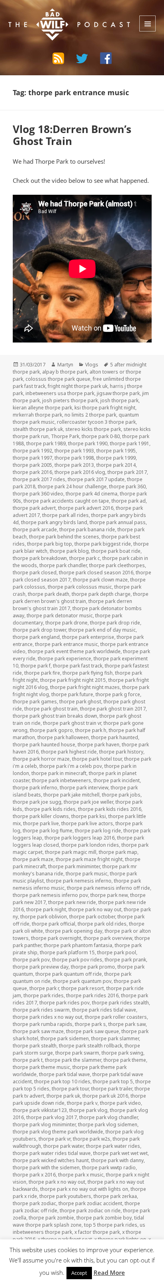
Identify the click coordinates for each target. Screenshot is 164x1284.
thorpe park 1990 (87, 443)
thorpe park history (121, 751)
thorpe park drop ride (115, 622)
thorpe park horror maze (41, 759)
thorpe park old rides (102, 923)
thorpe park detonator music (60, 615)
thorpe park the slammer (73, 1060)
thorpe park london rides (90, 845)
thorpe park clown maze (100, 579)
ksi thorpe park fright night (104, 407)
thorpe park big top (49, 543)
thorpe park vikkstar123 (40, 1110)
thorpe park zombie (51, 1217)
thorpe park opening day (73, 931)
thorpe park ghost (80, 701)
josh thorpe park (119, 400)
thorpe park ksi (88, 816)
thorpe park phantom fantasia (78, 945)
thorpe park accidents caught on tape (66, 500)
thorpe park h (90, 730)
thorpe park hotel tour (97, 759)
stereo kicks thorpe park (93, 429)
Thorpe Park (65, 436)
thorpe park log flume (47, 830)
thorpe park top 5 (113, 1081)
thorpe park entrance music (66, 644)
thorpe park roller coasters (116, 1017)
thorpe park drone (66, 622)
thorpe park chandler (63, 565)
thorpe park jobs (121, 794)
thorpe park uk (63, 1095)
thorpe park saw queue (92, 1031)
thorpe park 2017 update (96, 479)
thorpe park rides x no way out (47, 1017)
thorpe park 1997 (32, 457)
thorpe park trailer (111, 1088)
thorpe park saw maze (38, 1031)
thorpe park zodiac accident (90, 1203)
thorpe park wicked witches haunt (51, 1160)
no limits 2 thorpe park (90, 414)
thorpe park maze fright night (89, 859)
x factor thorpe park (97, 1232)
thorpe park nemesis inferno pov (50, 895)
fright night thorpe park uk (77, 386)
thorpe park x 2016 (34, 1174)
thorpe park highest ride (69, 751)
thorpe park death (48, 594)
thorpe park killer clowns (41, 816)
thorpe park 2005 (32, 465)
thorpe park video (120, 1103)
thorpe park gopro (51, 730)
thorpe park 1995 (116, 450)
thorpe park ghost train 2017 (113, 708)
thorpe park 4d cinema (91, 493)
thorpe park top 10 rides (62, 1081)
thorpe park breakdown (40, 558)
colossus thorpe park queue (57, 379)
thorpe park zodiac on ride (90, 1210)
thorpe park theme (124, 1060)
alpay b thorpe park (64, 371)
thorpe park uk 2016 (105, 1095)
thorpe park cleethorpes (117, 565)
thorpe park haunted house (44, 744)
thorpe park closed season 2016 (96, 572)
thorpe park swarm (77, 1052)
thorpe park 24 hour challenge (72, 486)
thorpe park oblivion (43, 916)
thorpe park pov (31, 959)
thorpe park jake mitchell (71, 794)
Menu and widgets (147, 23)
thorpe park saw (127, 1024)
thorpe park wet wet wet (120, 1153)
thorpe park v (82, 1103)
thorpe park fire (42, 672)
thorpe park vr (54, 1138)
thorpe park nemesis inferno (78, 880)
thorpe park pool (116, 952)
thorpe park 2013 (74, 465)
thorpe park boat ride (116, 551)
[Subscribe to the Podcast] (58, 58)
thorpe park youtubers (65, 1196)
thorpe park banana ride (87, 529)
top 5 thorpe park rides (110, 1224)
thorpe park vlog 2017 (51, 1117)
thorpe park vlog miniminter (44, 1124)
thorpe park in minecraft (58, 773)
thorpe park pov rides (77, 959)
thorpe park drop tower (39, 629)
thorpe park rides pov (64, 1002)
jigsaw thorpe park (118, 393)
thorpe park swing (122, 1052)
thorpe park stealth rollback (90, 1045)
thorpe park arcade (35, 529)
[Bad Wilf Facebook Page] (106, 58)
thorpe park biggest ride (102, 543)
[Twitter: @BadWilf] (82, 60)
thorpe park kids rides (50, 809)
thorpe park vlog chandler (108, 1117)
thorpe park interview (84, 787)
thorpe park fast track (77, 665)
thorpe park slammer (115, 1038)
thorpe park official (53, 923)
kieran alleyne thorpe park (42, 407)
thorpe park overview (108, 938)
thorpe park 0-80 (101, 436)
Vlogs (91, 364)
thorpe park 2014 (116, 465)
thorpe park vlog (88, 1110)
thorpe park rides (43, 995)
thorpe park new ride (72, 902)
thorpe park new (109, 895)
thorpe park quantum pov (82, 981)
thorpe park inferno (35, 787)
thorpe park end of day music (102, 629)
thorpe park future (72, 694)
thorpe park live (41, 823)
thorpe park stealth (35, 1045)
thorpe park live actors (87, 823)
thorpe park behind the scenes (64, 536)
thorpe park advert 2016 (85, 508)
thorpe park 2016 (32, 472)
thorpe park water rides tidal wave (52, 1153)
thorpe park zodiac (34, 1203)
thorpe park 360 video (38, 493)
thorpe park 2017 (127, 472)
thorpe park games (35, 701)
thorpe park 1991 (129, 443)
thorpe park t (28, 1060)
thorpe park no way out (94, 909)
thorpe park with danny (117, 1160)
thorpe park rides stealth (120, 1002)
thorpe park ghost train (51, 708)
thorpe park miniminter (74, 866)
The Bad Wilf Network (56, 14)
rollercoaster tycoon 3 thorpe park (96, 422)
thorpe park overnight (56, 938)
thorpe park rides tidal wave (104, 1009)
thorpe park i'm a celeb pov (70, 766)
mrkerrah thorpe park (37, 414)
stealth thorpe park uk (38, 429)
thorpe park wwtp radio (109, 1167)
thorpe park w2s (91, 1138)
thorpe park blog (69, 551)
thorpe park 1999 (116, 457)
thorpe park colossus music (80, 586)
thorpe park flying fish (87, 672)
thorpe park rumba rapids (42, 1024)
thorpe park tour (70, 1088)
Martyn (65, 364)
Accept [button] (79, 1272)
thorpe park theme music (41, 1067)
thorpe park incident (117, 780)
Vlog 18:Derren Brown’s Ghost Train (72, 135)
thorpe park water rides (113, 1146)
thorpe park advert (34, 508)
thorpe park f (36, 665)
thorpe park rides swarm (41, 1009)
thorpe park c (84, 558)
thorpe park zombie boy (104, 1217)
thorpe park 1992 (32, 450)
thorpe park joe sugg (37, 802)
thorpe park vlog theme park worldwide (58, 1131)
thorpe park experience (64, 658)
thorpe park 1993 (74, 450)
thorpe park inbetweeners (61, 780)
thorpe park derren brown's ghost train (80, 598)
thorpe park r (44, 988)
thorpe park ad (128, 500)
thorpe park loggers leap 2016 (80, 837)
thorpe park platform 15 (67, 952)
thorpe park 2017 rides (39, 479)
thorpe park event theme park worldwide (74, 651)
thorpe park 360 (127, 486)
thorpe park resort (82, 988)
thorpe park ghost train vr (72, 723)
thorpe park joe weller (88, 802)
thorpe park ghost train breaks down (55, 715)
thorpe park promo (93, 966)
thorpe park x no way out (57, 1181)
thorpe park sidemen (65, 1038)
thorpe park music (86, 873)
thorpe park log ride (98, 830)
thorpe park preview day (40, 966)
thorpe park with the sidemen (46, 1167)
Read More (109, 1272)
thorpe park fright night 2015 (73, 680)
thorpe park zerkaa (115, 1196)
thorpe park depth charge (101, 594)
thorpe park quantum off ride (68, 974)
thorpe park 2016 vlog (80, 472)
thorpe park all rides (65, 515)
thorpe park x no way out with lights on (84, 1189)
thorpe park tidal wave (64, 1074)
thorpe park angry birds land (54, 522)
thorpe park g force (118, 694)
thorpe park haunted (114, 737)
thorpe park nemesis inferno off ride (108, 888)
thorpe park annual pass (118, 522)
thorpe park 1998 (74, 457)
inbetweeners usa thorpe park (59, 393)
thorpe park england (36, 637)
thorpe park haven (98, 744)
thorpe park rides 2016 (92, 995)
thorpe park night (46, 909)
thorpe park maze (33, 859)
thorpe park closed (35, 572)
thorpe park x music (80, 1174)
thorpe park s (90, 1024)
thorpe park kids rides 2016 (109, 809)
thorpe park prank (125, 959)
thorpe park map (118, 852)
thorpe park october (92, 916)
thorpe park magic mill (70, 852)
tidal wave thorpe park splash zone (78, 1221)
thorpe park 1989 (46, 443)
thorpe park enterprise (88, 637)
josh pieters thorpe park (70, 400)
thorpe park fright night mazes (85, 687)
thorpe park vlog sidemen (107, 1124)
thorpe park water (63, 1146)
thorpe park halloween (63, 737)
